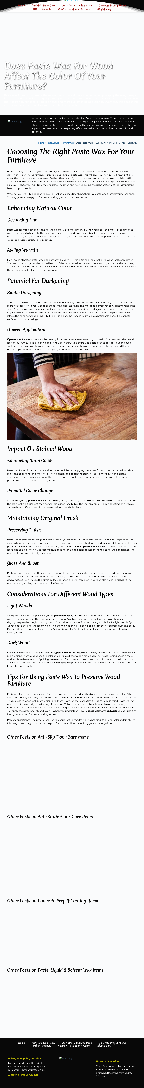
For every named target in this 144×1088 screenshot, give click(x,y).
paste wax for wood (34, 260)
